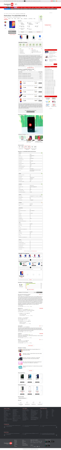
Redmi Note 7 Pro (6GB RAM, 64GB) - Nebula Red (30, 90)
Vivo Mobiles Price (40, 404)
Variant (19, 70)
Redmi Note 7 (34, 56)
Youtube (34, 446)
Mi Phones (14, 13)
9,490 (24, 83)
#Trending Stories (6, 424)
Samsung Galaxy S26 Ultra (7, 409)
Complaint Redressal (25, 445)
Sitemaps (15, 441)
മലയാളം (34, 442)
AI (12, 7)
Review (9, 18)
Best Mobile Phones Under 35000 (49, 77)
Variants (18, 18)
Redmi (52, 409)
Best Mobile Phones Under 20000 (49, 73)
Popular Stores (47, 96)
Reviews (25, 7)
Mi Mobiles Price (34, 404)
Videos (15, 18)
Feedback (15, 442)
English (31, 441)
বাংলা (35, 441)
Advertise (15, 446)
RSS (14, 445)
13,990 (24, 96)
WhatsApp (37, 446)
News (22, 7)
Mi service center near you (22, 398)
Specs (22, 18)
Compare (43, 7)
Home (5, 7)
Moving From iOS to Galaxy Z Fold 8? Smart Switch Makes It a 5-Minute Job (53, 60)
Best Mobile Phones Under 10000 (49, 70)
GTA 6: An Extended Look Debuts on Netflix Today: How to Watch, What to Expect (13, 426)
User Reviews (30, 18)
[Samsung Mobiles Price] (21, 402)
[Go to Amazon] (20, 82)
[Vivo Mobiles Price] (40, 402)
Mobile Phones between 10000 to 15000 (50, 80)
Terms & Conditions (25, 444)
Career (23, 440)
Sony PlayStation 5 (15, 409)
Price (12, 18)
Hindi (33, 441)
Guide (33, 7)
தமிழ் (37, 441)
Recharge (48, 7)
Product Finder (38, 7)
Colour (27, 70)
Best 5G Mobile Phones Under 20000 (49, 88)
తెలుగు (39, 441)
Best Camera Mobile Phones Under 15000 (50, 81)
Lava (46, 409)
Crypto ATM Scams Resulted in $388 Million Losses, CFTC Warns (32, 434)
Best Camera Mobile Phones (48, 69)
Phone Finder (10, 13)
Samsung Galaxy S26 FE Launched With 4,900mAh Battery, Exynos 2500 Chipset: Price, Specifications (48, 434)
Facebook (30, 446)
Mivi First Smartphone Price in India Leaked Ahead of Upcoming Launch (12, 434)
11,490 (24, 87)
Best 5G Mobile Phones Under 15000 (49, 87)
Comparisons (25, 18)
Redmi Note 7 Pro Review (30, 67)
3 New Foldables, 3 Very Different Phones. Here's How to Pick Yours (53, 56)
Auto (19, 7)
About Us (15, 440)
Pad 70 (32, 409)
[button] (42, 37)
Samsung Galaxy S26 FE (25, 409)
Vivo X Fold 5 (5, 421)
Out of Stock (40, 87)
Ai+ (40, 409)
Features (29, 7)
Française (40, 442)
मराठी (41, 441)
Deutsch (37, 442)
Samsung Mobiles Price (21, 404)
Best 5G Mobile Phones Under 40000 (49, 92)
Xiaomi (5, 17)
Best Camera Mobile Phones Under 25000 (50, 84)
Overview (6, 18)
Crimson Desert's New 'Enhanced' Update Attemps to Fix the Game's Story (32, 426)
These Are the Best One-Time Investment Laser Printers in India (49, 426)
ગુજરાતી (31, 442)
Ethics (23, 442)
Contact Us (15, 444)
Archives (15, 443)
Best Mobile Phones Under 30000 (49, 76)
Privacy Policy (24, 441)
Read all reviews (30, 345)
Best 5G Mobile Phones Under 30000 (49, 91)
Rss (39, 446)
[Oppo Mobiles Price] (27, 402)
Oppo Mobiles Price (27, 404)
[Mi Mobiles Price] (33, 402)
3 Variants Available (12, 34)
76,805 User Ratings (9, 17)
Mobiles (7, 13)
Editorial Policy (24, 443)
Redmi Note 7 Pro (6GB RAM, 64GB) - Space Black (30, 81)
